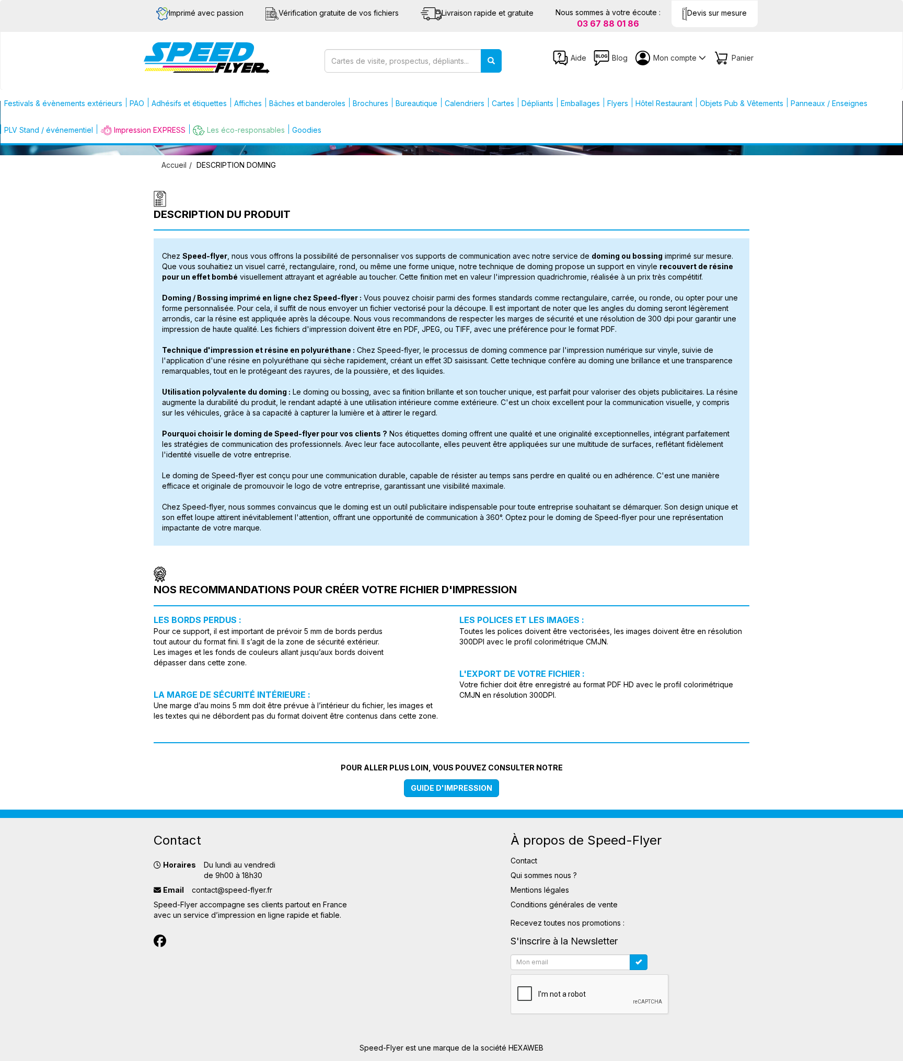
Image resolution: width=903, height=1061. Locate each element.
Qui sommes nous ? (544, 875)
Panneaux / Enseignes (829, 103)
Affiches (248, 103)
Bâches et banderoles (307, 103)
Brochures (370, 103)
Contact (524, 860)
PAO (137, 103)
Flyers (617, 103)
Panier (743, 57)
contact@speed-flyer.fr (232, 889)
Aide (578, 57)
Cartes (503, 103)
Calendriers (464, 103)
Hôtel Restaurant (663, 103)
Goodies (306, 129)
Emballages (580, 103)
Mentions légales (540, 889)
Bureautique (416, 103)
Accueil (174, 164)
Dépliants (537, 103)
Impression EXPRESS (150, 129)
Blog (620, 57)
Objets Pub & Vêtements (741, 103)
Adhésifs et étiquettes (189, 103)
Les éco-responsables (246, 129)
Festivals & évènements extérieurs (63, 103)
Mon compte (676, 57)
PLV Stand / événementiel (48, 129)
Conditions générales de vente (564, 904)
